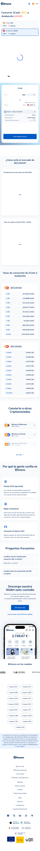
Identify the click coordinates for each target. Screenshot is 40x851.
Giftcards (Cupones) (20, 770)
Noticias (20, 801)
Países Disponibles (20, 793)
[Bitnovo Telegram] (32, 816)
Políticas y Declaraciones (20, 778)
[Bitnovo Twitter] (14, 816)
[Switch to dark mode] (29, 3)
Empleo (20, 789)
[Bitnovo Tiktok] (26, 816)
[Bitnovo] (6, 3)
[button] (33, 3)
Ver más (19, 455)
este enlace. (21, 746)
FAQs (20, 798)
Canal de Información (20, 809)
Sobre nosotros (20, 786)
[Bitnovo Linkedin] (20, 816)
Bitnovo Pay (20, 766)
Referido (20, 782)
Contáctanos (20, 805)
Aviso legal (20, 774)
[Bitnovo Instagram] (8, 816)
